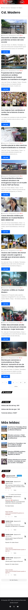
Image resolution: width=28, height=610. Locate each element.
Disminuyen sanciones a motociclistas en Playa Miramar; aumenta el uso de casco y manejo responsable (12, 363)
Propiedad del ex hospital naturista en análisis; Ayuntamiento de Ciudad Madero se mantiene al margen (14, 76)
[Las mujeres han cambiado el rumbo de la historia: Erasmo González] (14, 99)
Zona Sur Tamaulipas (11, 7)
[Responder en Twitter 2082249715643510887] (6, 530)
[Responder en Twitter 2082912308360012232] (6, 517)
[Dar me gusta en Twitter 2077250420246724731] (11, 575)
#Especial (7, 500)
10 (20, 382)
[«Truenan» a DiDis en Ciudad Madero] (14, 279)
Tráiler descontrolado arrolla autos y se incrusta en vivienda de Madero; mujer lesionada (13, 327)
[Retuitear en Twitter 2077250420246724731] (9, 575)
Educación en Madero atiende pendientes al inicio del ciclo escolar (13, 40)
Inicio (3, 7)
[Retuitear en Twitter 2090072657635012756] (9, 490)
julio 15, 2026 (8, 559)
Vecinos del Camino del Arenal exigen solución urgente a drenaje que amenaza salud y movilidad (13, 256)
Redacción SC (5, 35)
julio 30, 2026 (9, 498)
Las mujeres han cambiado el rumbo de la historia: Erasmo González (13, 112)
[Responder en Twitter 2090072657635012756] (6, 490)
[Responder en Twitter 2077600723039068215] (6, 553)
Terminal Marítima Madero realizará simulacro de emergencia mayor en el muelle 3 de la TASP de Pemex (14, 181)
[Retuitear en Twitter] (9, 494)
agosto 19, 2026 (9, 483)
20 (24, 382)
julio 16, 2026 (8, 536)
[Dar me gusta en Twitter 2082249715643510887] (11, 530)
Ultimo (16, 386)
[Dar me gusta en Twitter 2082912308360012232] (12, 517)
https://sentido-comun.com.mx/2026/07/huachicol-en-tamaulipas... (14, 513)
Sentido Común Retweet (15, 494)
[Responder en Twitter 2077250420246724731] (6, 575)
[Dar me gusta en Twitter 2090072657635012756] (11, 490)
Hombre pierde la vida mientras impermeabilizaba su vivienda (14, 146)
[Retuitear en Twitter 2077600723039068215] (9, 553)
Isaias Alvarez (9, 496)
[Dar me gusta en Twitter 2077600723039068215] (11, 553)
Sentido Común (9, 481)
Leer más (5, 52)
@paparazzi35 (17, 481)
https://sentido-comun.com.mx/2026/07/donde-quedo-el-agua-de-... (15, 549)
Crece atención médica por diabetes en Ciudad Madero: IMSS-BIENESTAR (12, 217)
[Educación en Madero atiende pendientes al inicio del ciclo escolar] (14, 26)
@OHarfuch (8, 488)
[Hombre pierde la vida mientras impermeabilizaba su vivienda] (14, 134)
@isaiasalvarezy (17, 496)
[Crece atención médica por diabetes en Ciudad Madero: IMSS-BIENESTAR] (14, 204)
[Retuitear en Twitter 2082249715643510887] (9, 530)
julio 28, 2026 (8, 522)
